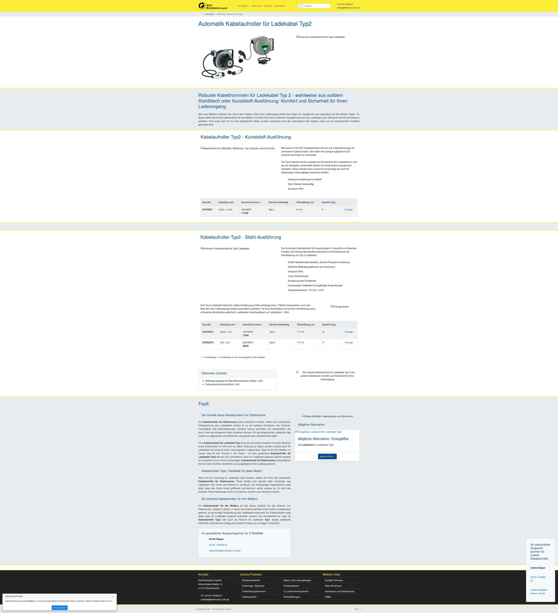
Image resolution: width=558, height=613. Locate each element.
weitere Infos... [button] (327, 456)
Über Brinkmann (333, 585)
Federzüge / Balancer (253, 585)
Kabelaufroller (249, 596)
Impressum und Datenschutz (339, 591)
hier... (111, 600)
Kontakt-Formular (333, 580)
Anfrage (348, 209)
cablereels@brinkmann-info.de (539, 591)
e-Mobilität (209, 14)
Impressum (279, 5)
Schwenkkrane (291, 585)
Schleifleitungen (291, 596)
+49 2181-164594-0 (345, 4)
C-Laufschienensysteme (295, 591)
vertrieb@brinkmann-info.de (348, 7)
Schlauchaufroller (251, 580)
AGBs (327, 596)
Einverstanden (59, 607)
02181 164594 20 (218, 544)
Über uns (256, 5)
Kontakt (267, 5)
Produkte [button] (243, 5)
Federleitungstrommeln (254, 591)
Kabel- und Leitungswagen (297, 580)
